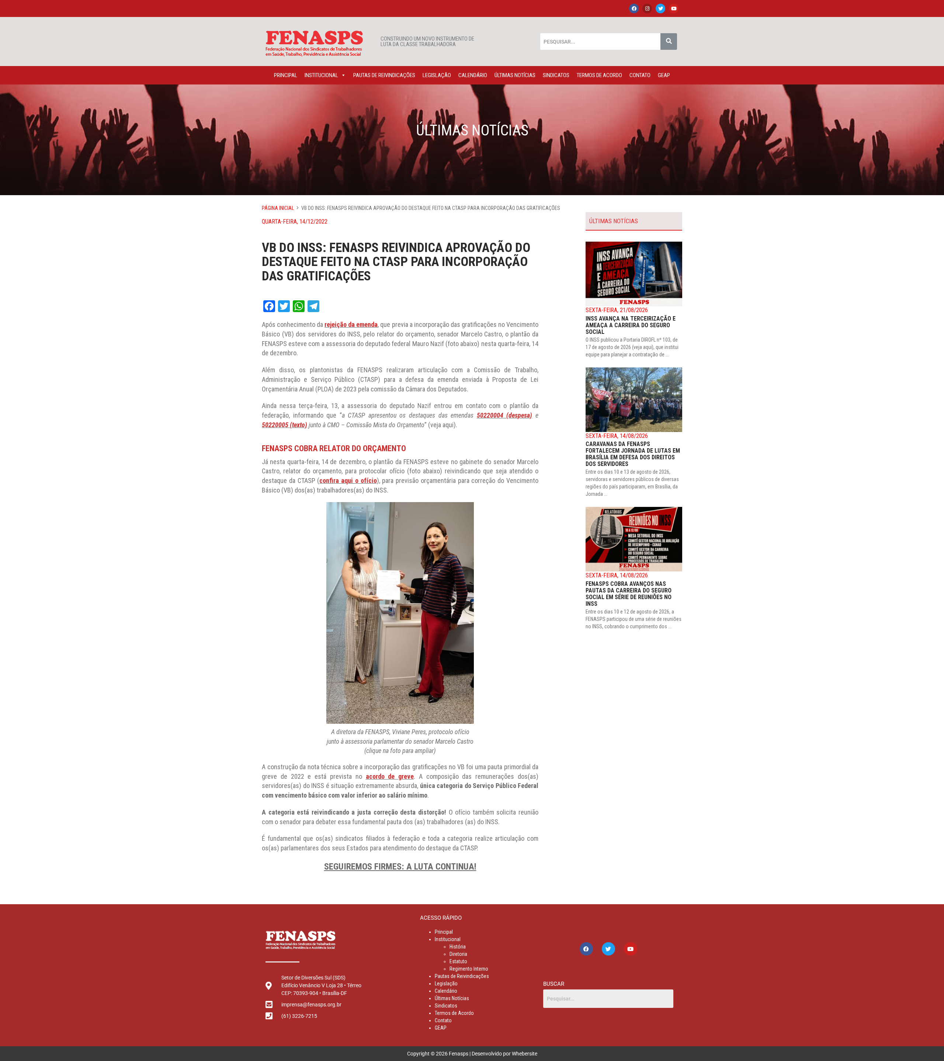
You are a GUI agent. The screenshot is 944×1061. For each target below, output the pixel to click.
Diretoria (458, 954)
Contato (639, 75)
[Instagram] (647, 8)
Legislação (437, 75)
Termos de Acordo (599, 75)
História (458, 947)
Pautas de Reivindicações (384, 75)
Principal (285, 75)
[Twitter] (660, 8)
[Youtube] (673, 8)
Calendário (472, 75)
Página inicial (278, 208)
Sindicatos (556, 75)
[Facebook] (634, 8)
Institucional (321, 75)
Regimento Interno (469, 969)
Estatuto (458, 961)
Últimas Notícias (514, 75)
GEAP (664, 75)
